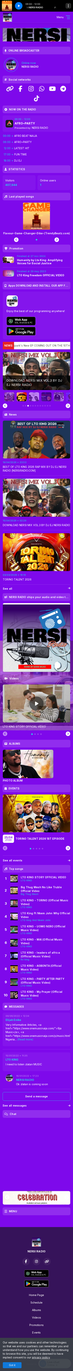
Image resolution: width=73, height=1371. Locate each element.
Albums (36, 1310)
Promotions (36, 1325)
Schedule (37, 1302)
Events (36, 1332)
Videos (36, 1317)
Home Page (36, 1295)
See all (7, 588)
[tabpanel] (36, 706)
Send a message (36, 1096)
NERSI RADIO (40, 127)
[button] (9, 396)
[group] (36, 371)
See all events (12, 860)
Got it (12, 1365)
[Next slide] (68, 406)
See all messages (15, 1105)
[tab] (32, 734)
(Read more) (25, 1039)
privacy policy (41, 1357)
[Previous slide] (5, 406)
